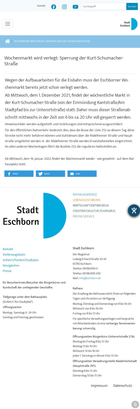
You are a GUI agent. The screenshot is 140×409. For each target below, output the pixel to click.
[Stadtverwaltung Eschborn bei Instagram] (64, 7)
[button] (19, 173)
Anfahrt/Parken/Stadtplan (20, 260)
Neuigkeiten (11, 265)
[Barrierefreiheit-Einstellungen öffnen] (134, 210)
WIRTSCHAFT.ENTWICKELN (91, 205)
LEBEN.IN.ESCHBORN (86, 200)
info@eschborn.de (90, 278)
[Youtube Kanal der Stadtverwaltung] (75, 7)
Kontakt (41, 6)
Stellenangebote (14, 254)
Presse (7, 271)
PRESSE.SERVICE (83, 216)
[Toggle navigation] (7, 24)
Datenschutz (122, 386)
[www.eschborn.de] (7, 41)
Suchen (132, 6)
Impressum (99, 386)
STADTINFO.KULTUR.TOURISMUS (94, 211)
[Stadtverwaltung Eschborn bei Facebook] (53, 7)
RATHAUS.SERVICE (85, 194)
